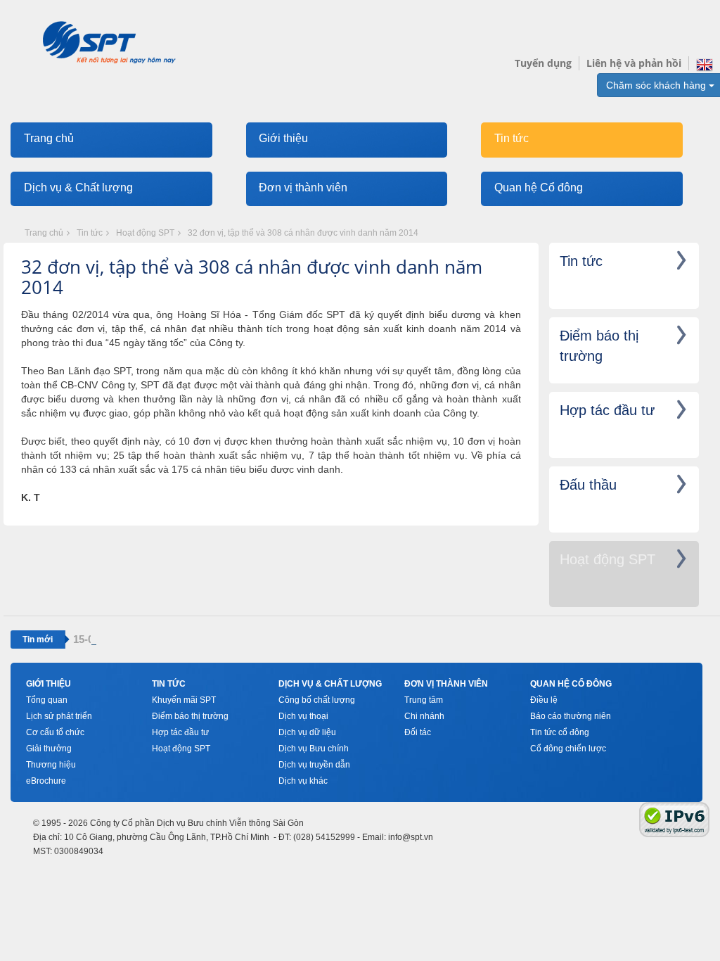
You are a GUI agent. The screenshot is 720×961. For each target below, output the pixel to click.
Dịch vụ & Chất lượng (78, 187)
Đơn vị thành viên (303, 187)
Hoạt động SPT (145, 233)
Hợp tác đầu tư (180, 732)
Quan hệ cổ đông (571, 684)
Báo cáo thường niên (570, 716)
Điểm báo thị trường (190, 716)
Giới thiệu (283, 138)
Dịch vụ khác (303, 781)
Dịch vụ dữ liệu (307, 732)
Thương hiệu (51, 765)
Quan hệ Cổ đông (538, 187)
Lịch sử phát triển (59, 716)
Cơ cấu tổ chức (55, 732)
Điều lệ (544, 700)
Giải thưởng (49, 748)
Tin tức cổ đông (559, 732)
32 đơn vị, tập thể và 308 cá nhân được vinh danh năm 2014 (303, 233)
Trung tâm (423, 700)
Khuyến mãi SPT (184, 700)
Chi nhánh (424, 716)
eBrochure (46, 781)
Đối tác (417, 732)
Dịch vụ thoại (303, 716)
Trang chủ (49, 138)
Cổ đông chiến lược (568, 748)
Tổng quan (47, 700)
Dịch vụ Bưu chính (313, 748)
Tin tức (511, 138)
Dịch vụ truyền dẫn (314, 765)
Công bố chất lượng (316, 700)
